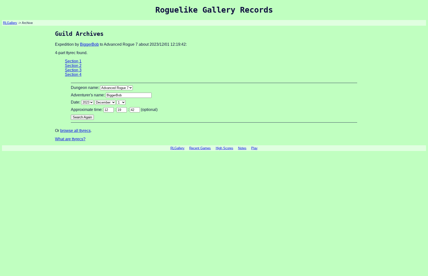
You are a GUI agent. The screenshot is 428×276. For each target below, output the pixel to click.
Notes (242, 148)
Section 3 (73, 70)
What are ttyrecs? (70, 139)
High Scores (224, 148)
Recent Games (200, 148)
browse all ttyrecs (75, 130)
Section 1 (73, 61)
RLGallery (10, 23)
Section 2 (73, 66)
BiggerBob (89, 44)
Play (254, 148)
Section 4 (73, 74)
